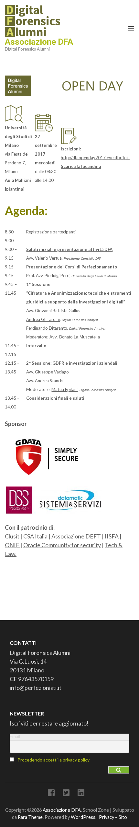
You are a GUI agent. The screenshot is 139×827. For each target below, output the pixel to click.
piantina (14, 189)
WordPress (83, 817)
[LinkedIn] (81, 794)
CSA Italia (35, 536)
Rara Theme (30, 817)
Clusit (12, 536)
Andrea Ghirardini (43, 319)
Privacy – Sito (113, 817)
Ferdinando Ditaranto (46, 328)
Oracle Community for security (62, 545)
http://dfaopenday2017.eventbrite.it (95, 157)
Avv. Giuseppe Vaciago (47, 371)
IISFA (112, 536)
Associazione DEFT (76, 536)
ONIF (12, 545)
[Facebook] (51, 794)
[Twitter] (66, 794)
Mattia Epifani (64, 389)
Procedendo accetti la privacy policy (53, 759)
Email (15, 736)
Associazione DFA (39, 42)
